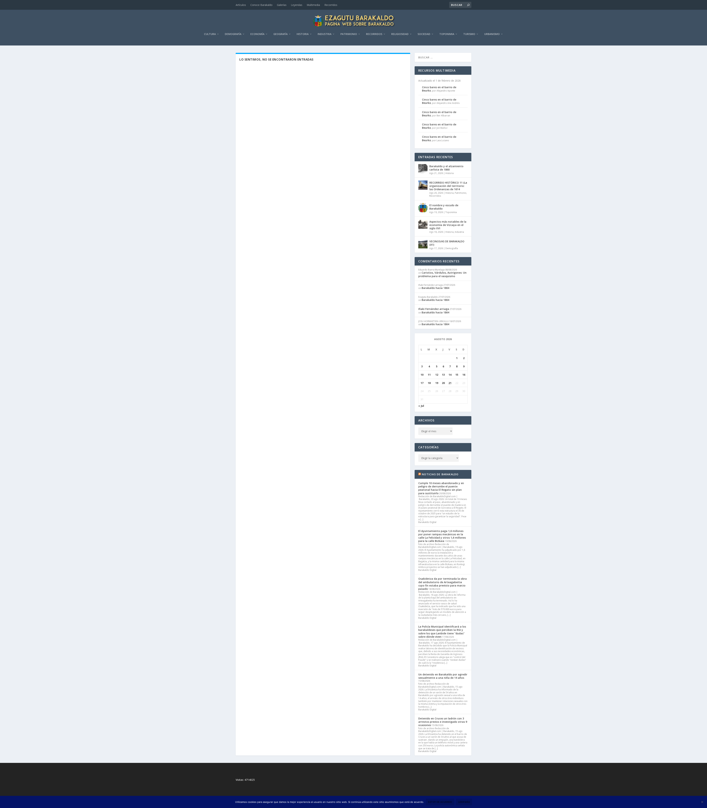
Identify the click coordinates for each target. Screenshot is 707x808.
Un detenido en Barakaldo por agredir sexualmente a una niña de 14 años (442, 676)
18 (429, 383)
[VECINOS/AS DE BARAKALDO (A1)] (423, 243)
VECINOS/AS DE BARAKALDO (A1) (446, 243)
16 (463, 374)
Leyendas (296, 5)
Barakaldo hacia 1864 (435, 288)
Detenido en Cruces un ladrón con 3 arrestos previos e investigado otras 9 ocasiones (442, 722)
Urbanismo (492, 34)
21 (450, 383)
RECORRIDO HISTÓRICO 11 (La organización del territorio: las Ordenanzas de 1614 (448, 186)
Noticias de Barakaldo (440, 474)
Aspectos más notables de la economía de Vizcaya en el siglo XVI (447, 225)
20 (443, 383)
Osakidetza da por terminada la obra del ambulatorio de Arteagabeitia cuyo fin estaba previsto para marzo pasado (442, 584)
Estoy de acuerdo (440, 801)
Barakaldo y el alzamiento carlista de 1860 (446, 167)
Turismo (469, 34)
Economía (257, 34)
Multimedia (313, 5)
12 (436, 374)
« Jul (421, 405)
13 (443, 374)
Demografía (233, 34)
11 (429, 374)
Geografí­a (280, 34)
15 (456, 374)
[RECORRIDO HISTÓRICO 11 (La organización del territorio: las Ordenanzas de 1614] (423, 185)
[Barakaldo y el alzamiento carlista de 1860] (423, 168)
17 (422, 383)
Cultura (210, 34)
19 (436, 383)
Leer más (464, 801)
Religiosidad (400, 34)
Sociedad (424, 34)
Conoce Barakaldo (261, 5)
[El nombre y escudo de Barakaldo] (423, 207)
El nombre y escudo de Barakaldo (443, 206)
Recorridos (330, 5)
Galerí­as (281, 5)
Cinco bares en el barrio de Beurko (439, 88)
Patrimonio (348, 34)
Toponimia (446, 34)
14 (450, 374)
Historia (303, 34)
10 (422, 374)
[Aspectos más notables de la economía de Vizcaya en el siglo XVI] (423, 224)
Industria (324, 34)
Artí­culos (241, 5)
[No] (702, 802)
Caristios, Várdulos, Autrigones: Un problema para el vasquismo (442, 274)
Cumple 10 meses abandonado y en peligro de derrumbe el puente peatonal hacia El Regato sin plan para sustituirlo (441, 488)
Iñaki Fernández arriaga (433, 309)
